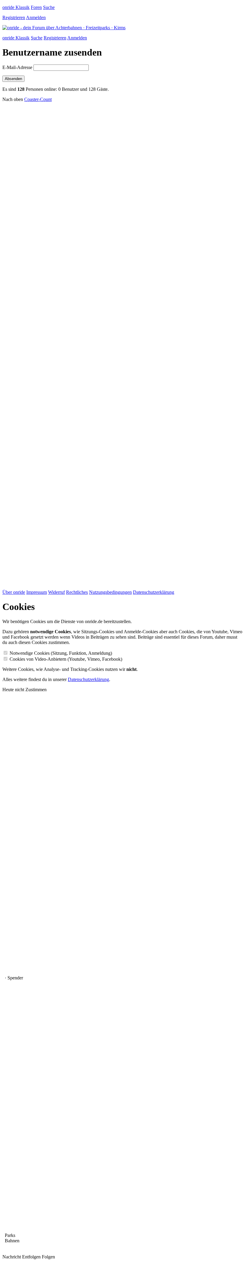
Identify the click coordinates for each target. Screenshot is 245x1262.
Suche (49, 7)
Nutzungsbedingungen (110, 592)
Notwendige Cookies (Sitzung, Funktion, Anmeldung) (61, 653)
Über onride (13, 592)
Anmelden (36, 17)
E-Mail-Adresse (17, 67)
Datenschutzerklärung (153, 592)
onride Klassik (16, 7)
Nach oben (12, 99)
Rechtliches (77, 592)
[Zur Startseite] (63, 27)
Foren (36, 7)
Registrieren (13, 17)
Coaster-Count (38, 99)
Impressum (36, 592)
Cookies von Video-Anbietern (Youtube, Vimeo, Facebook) (66, 659)
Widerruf (56, 592)
